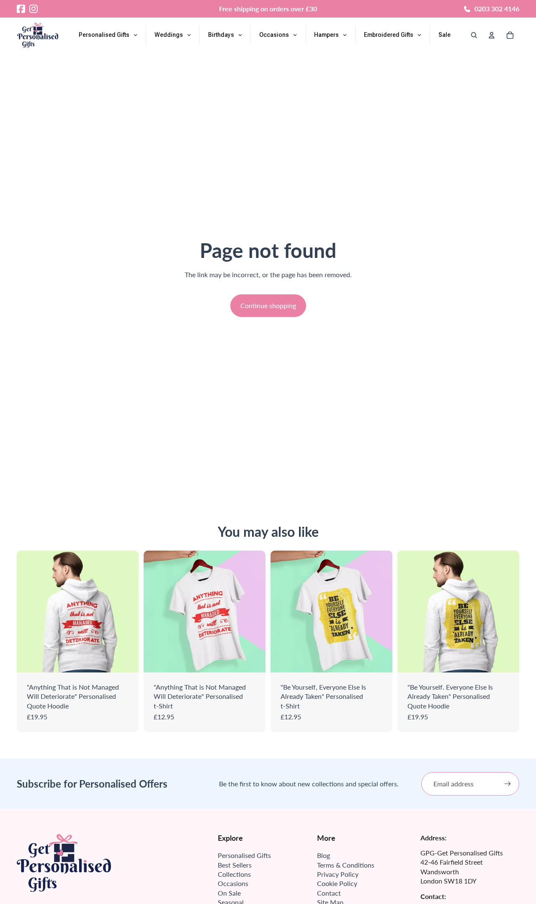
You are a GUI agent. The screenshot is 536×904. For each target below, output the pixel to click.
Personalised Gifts (244, 855)
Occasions (233, 883)
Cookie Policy (337, 883)
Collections (234, 874)
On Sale (229, 893)
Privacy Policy (337, 874)
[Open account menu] (491, 35)
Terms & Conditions (345, 865)
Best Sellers (235, 865)
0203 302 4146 (496, 9)
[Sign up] (507, 784)
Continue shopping (268, 305)
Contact (329, 893)
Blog (323, 855)
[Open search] (474, 35)
